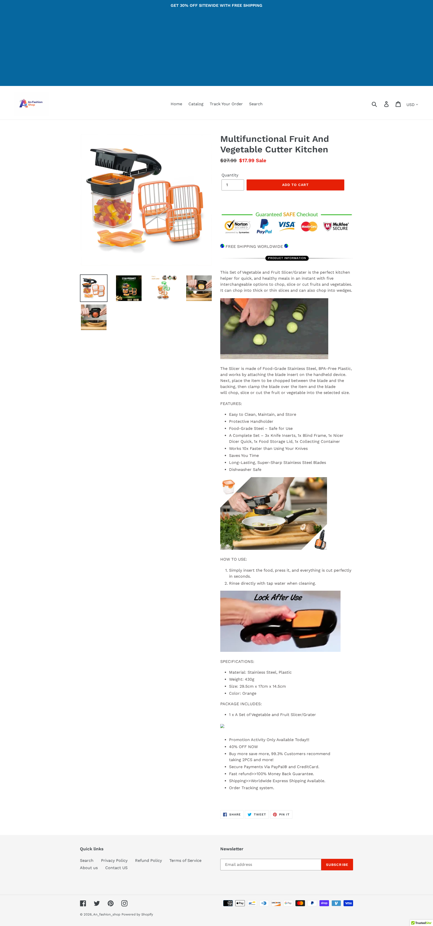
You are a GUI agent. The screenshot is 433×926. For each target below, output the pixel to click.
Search (86, 860)
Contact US (116, 867)
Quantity (230, 175)
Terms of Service (185, 860)
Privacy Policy (114, 860)
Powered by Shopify (137, 914)
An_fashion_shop (106, 914)
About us (89, 867)
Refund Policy (148, 860)
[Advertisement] (216, 51)
